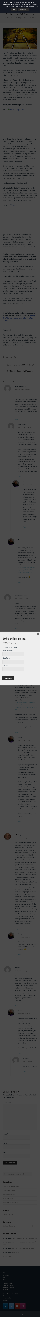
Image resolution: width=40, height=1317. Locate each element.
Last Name (6, 665)
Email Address (8, 650)
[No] (38, 7)
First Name (6, 658)
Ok (14, 9)
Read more (23, 9)
